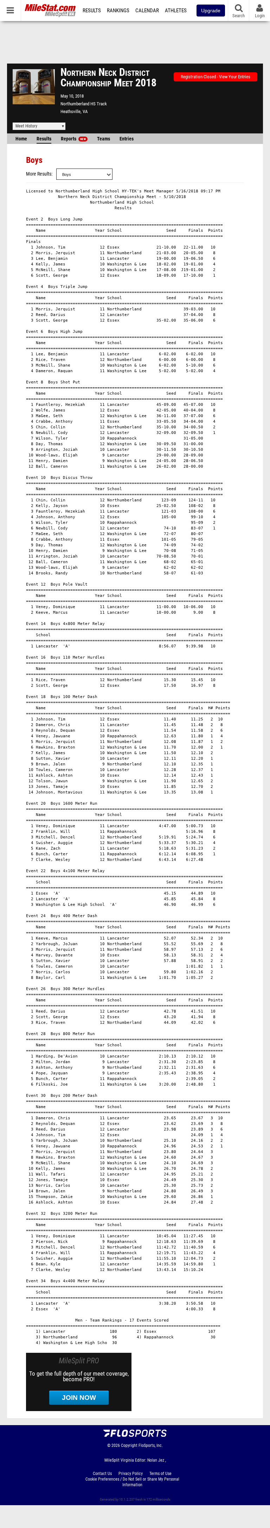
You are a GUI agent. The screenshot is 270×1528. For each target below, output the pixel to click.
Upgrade (210, 10)
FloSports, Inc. (151, 1445)
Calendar (147, 10)
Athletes (176, 10)
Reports (73, 139)
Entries (127, 139)
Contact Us (102, 1473)
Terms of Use (160, 1473)
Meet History (26, 126)
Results (92, 10)
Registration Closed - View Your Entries (215, 76)
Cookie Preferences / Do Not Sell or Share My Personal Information (132, 1482)
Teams (103, 139)
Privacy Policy (130, 1473)
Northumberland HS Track (83, 103)
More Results (38, 174)
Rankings (118, 10)
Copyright (129, 1445)
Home (21, 139)
